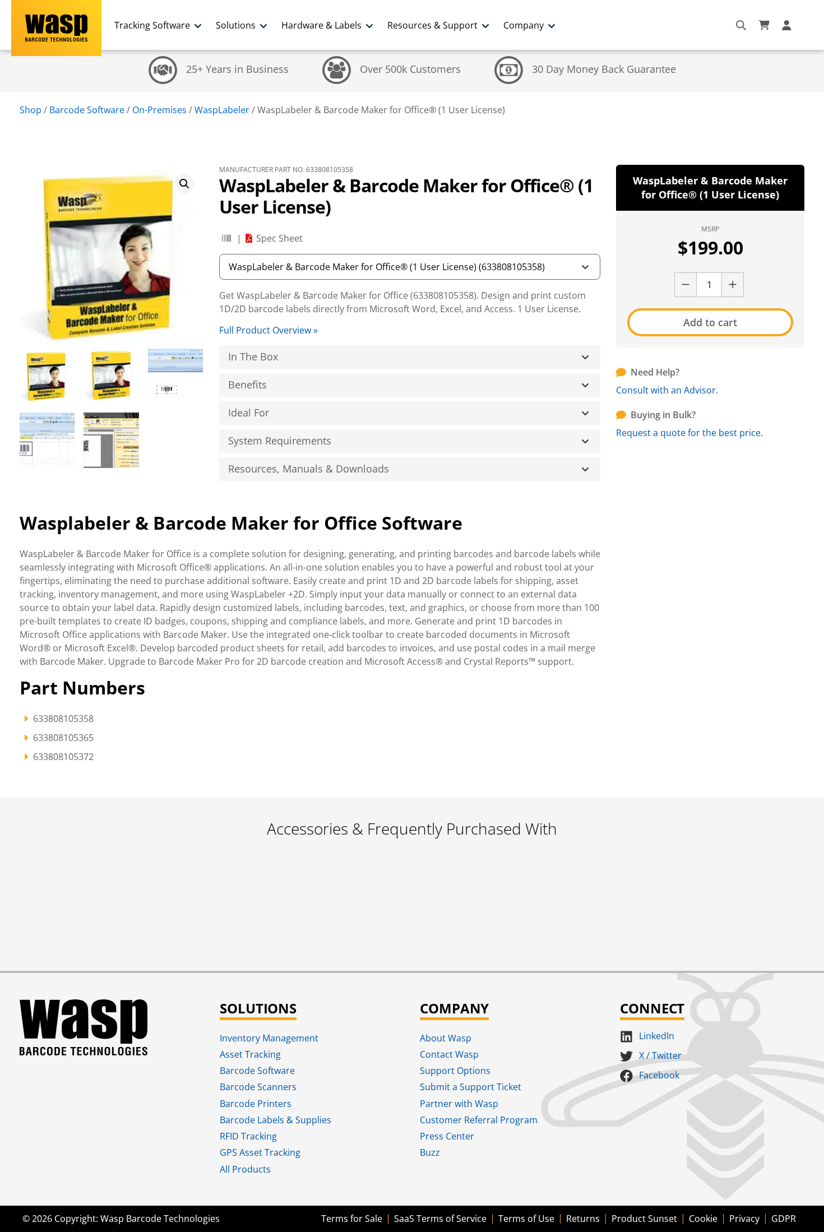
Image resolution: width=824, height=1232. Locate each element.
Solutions (236, 25)
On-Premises (159, 110)
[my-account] (788, 25)
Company (523, 25)
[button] (184, 184)
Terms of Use (526, 1218)
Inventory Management (269, 1038)
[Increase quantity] (732, 284)
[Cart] (764, 25)
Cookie (703, 1218)
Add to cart (710, 322)
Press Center (447, 1136)
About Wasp (445, 1038)
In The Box (253, 356)
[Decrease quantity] (685, 284)
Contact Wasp (449, 1054)
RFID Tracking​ (248, 1136)
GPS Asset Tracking (260, 1152)
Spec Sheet (279, 238)
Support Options (455, 1070)
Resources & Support (432, 25)
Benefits (247, 384)
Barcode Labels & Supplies (275, 1120)
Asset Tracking (250, 1054)
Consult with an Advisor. (667, 390)
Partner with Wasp (459, 1103)
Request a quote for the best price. (689, 433)
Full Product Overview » (268, 330)
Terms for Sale (351, 1218)
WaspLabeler (222, 110)
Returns (583, 1218)
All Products (245, 1169)
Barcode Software (86, 110)
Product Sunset (644, 1218)
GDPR (783, 1218)
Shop (30, 110)
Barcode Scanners (258, 1087)
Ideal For (248, 412)
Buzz (430, 1152)
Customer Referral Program (479, 1120)
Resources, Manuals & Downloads (308, 468)
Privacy (744, 1218)
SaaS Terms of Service (440, 1218)
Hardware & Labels (321, 25)
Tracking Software (152, 25)
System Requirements (279, 440)
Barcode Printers (255, 1103)
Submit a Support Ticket (470, 1087)
